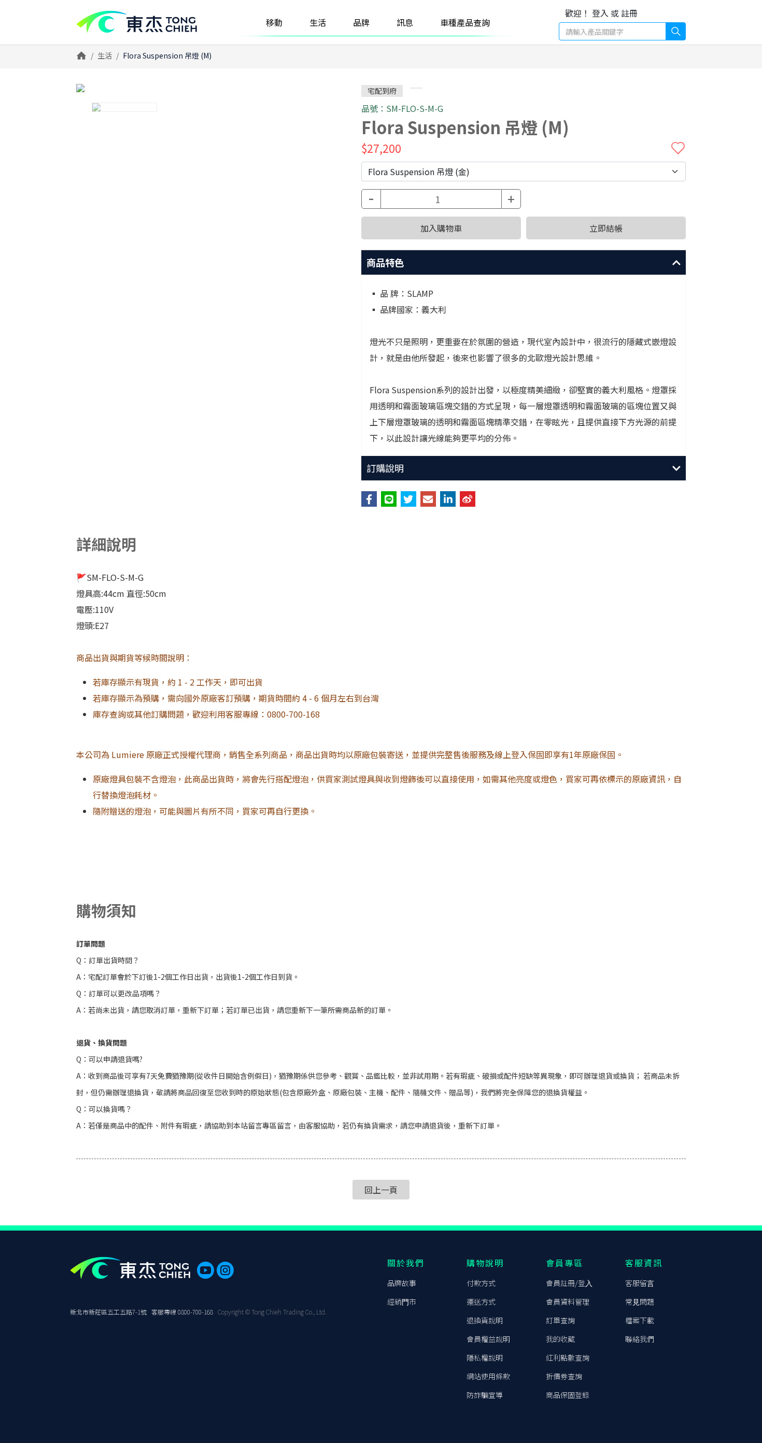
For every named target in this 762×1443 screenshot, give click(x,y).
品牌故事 (401, 1283)
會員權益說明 (488, 1339)
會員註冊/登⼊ (569, 1283)
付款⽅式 (481, 1283)
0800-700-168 (195, 1311)
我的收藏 (560, 1339)
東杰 (136, 22)
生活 (104, 55)
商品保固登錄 (567, 1395)
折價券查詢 (564, 1376)
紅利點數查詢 (567, 1357)
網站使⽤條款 (488, 1376)
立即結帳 (606, 228)
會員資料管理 (567, 1301)
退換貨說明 (485, 1320)
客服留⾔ (639, 1283)
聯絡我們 (639, 1339)
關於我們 (406, 1262)
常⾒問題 (639, 1301)
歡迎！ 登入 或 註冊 (601, 13)
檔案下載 (639, 1320)
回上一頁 (381, 1189)
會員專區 (564, 1262)
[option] (199, 88)
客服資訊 (643, 1262)
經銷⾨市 (401, 1301)
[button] (523, 262)
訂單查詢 (560, 1320)
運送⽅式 (481, 1301)
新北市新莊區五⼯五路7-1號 (108, 1311)
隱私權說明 (485, 1357)
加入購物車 (441, 228)
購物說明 (485, 1262)
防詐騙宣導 (485, 1395)
